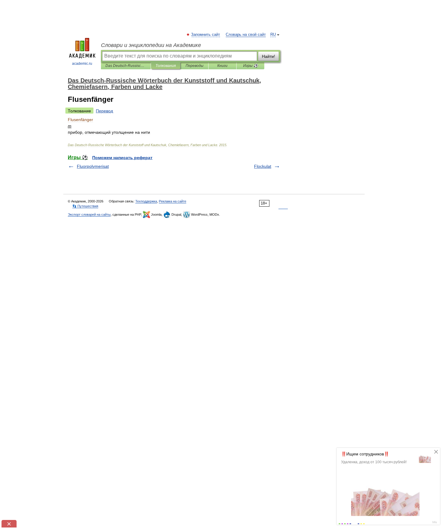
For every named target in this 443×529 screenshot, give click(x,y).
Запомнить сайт (206, 35)
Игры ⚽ (250, 66)
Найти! (268, 56)
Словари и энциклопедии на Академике (151, 45)
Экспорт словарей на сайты (89, 214)
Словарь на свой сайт (246, 35)
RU (273, 35)
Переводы (194, 66)
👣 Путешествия (85, 206)
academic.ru (82, 63)
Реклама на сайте (172, 201)
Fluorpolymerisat (93, 166)
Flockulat (262, 166)
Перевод (104, 110)
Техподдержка (146, 201)
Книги (222, 66)
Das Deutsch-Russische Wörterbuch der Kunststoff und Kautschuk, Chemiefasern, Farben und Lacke (125, 66)
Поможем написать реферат (122, 157)
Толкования (166, 66)
